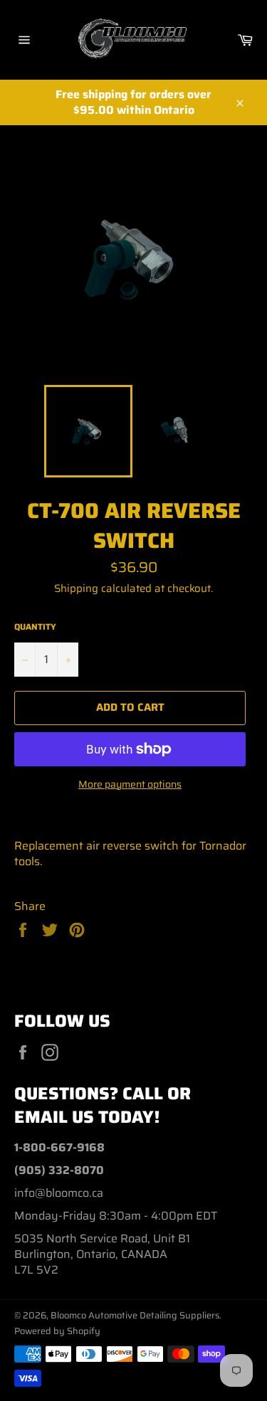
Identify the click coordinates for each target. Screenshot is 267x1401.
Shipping (76, 588)
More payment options (130, 784)
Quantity (35, 627)
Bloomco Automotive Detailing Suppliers (135, 1315)
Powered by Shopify (57, 1330)
